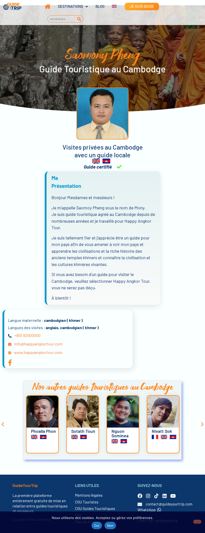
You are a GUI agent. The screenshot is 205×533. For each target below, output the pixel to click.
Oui (97, 525)
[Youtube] (172, 495)
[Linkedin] (164, 495)
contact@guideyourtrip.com (169, 504)
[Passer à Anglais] (110, 7)
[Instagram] (148, 495)
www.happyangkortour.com (38, 352)
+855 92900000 (27, 335)
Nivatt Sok (162, 431)
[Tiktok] (156, 495)
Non (110, 525)
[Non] (197, 522)
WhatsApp (147, 509)
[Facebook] (140, 495)
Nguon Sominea (120, 433)
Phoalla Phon (43, 431)
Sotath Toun (83, 431)
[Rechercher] (79, 19)
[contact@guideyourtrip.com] (140, 504)
